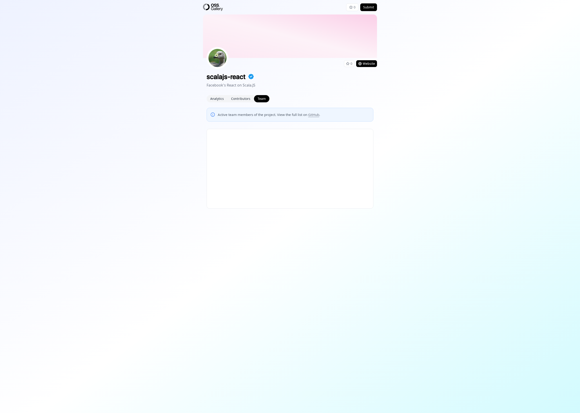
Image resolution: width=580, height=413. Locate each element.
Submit (368, 7)
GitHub (313, 114)
